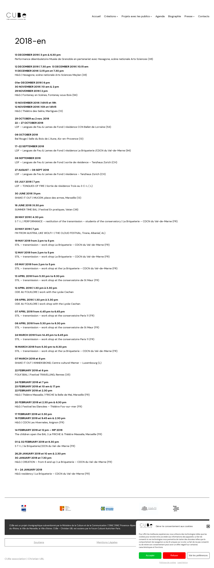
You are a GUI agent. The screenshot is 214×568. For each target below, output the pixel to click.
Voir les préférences (198, 555)
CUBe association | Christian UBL (24, 559)
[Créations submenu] (117, 16)
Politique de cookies (167, 562)
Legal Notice (182, 562)
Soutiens (39, 542)
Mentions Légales (107, 542)
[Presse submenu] (194, 16)
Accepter (150, 555)
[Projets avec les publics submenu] (151, 16)
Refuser (174, 555)
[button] (208, 526)
